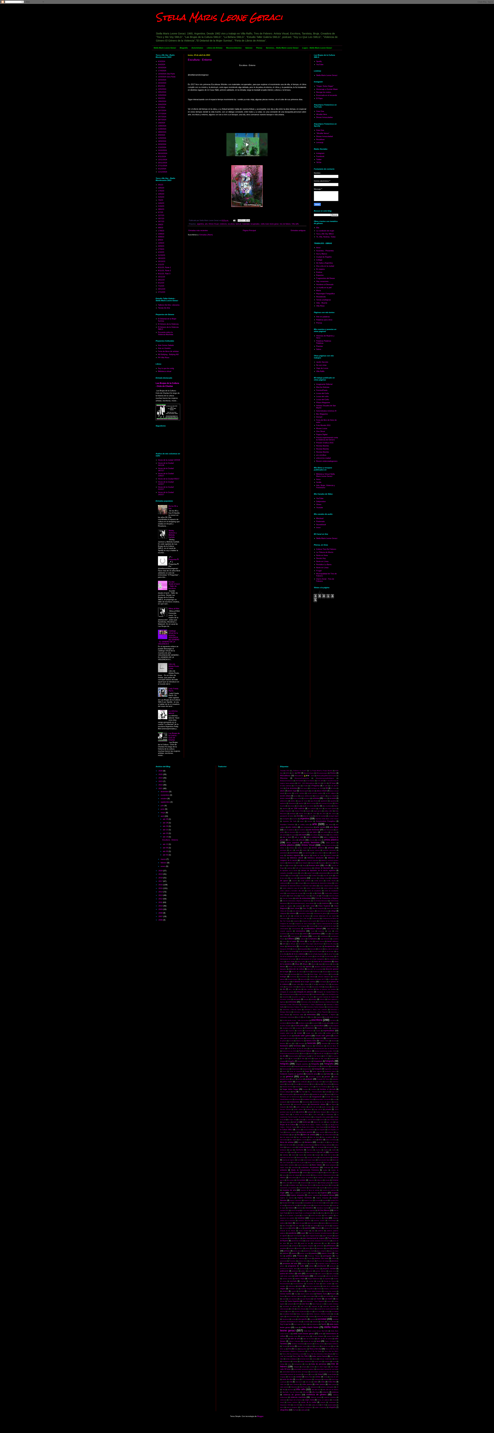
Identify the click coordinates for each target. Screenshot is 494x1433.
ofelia (306, 1225)
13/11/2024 (162, 160)
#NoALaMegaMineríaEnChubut (326, 775)
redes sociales (327, 1283)
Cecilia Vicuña (331, 880)
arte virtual (329, 824)
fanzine (334, 1041)
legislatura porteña (305, 1132)
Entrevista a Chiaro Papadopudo (312, 1004)
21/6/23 (161, 206)
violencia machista (298, 1397)
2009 (160, 909)
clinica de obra (331, 908)
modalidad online (294, 1185)
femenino (301, 1043)
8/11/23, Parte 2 (164, 270)
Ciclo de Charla (333, 896)
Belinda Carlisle (331, 855)
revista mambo (285, 1294)
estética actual (331, 1033)
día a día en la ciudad (289, 951)
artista (319, 840)
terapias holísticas (332, 1343)
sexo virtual (318, 1311)
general (289, 1076)
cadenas (289, 868)
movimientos (313, 1188)
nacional (299, 1208)
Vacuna (290, 1377)
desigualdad (303, 949)
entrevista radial (298, 1014)
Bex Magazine (322, 414)
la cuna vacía (316, 1114)
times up (282, 1349)
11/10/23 (161, 255)
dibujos (305, 964)
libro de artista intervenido (328, 1134)
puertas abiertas (320, 1271)
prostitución (321, 1266)
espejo (318, 1030)
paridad (292, 1238)
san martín (329, 1299)
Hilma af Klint (174, 608)
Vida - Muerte (321, 303)
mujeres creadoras (313, 1195)
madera (326, 1150)
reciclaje (303, 1281)
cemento (292, 883)
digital (320, 964)
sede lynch (304, 1306)
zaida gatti (304, 1410)
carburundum (323, 873)
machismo (299, 1150)
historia (336, 1084)
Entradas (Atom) (206, 235)
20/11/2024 (162, 163)
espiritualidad (328, 1031)
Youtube (319, 507)
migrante (311, 1180)
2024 (160, 778)
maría (299, 1160)
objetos (323, 1223)
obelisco (282, 1223)
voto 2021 (305, 1405)
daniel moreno (319, 941)
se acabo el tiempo (332, 1304)
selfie (292, 1309)
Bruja (304, 865)
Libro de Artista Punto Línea (174, 666)
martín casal (284, 1167)
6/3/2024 (161, 61)
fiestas (304, 1053)
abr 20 (166, 833)
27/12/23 (161, 292)
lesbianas (330, 1132)
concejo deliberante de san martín (324, 916)
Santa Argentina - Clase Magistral (313, 1301)
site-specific (302, 1319)
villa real (306, 1392)
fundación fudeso (330, 1071)
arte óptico (313, 832)
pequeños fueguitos (307, 1246)
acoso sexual (285, 798)
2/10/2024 (162, 147)
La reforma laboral (173, 712)
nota (326, 1218)
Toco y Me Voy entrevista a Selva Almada (319, 1354)
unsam (306, 1374)
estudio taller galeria (302, 1036)
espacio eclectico (322, 1028)
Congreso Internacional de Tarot (326, 923)
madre (334, 1150)
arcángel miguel (333, 816)
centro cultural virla (330, 888)
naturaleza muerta (322, 1208)
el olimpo (306, 984)
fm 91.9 (326, 1056)
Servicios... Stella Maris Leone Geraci (282, 48)
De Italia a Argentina (324, 263)
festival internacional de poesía (289, 1053)
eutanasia (309, 1038)
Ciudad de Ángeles (324, 257)
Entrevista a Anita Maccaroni (289, 1004)
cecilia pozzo (318, 880)
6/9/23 (160, 240)
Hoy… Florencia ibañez (315, 1092)
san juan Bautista (305, 1299)
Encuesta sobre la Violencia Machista (165, 333)
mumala (317, 1200)
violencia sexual (316, 1397)
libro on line (302, 1139)
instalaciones (294, 1102)
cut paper (292, 941)
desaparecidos (330, 946)
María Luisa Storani (330, 1162)
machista (310, 1150)
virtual (334, 1400)
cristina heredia (294, 933)
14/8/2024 (162, 126)
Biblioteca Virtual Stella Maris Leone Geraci (325, 475)
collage (333, 911)
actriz (325, 798)
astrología (283, 850)
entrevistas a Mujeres (328, 1014)
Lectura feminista (308, 1129)
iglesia (308, 1094)
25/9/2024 (162, 144)
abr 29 (166, 819)
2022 (160, 785)
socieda (312, 1319)
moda (284, 1185)
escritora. (333, 1020)
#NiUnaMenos (285, 776)
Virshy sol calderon (323, 1400)
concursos (283, 918)
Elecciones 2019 (291, 987)
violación (325, 1392)
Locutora (298, 1145)
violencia (335, 1392)
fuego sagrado (317, 1071)
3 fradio (305, 785)
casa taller (293, 878)
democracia (291, 946)
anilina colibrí (328, 811)
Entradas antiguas (298, 230)
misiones (295, 1183)
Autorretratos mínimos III (326, 411)
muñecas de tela (292, 1205)
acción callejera (331, 793)
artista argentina (292, 843)
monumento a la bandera (288, 1188)
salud (284, 1299)
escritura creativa (303, 1023)
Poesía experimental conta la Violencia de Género (327, 438)
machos (318, 1150)
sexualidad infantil (287, 1314)
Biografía (184, 48)
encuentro (286, 997)
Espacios (320, 275)
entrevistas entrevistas (287, 1017)
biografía (313, 863)
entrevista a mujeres (300, 1012)
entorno (322, 999)
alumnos (285, 808)
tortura (314, 1359)
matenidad (295, 1167)
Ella (317, 228)
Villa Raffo (320, 371)
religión (282, 1289)
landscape (306, 1122)
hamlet (289, 1084)
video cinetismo (294, 1384)
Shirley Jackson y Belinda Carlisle (320, 1314)
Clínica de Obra (285, 911)
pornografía (327, 1256)
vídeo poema (320, 1384)
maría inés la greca (299, 1162)
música (291, 1208)
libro (298, 1135)
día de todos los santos (304, 956)
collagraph (283, 913)
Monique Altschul (307, 1185)
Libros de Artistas (214, 48)
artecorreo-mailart (323, 458)
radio (299, 1273)
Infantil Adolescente (286, 1099)
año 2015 (323, 813)
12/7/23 (161, 215)
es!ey (312, 1017)
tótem (336, 1359)
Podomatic (320, 521)
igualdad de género (318, 1094)
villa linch (290, 1389)
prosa (311, 1266)
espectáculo (309, 1030)
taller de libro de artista (324, 1338)
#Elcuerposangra (321, 773)
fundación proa (311, 1074)
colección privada (322, 911)
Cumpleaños (312, 939)
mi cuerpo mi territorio (306, 1177)
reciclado (293, 1281)
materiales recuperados (251, 224)
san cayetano (293, 1299)
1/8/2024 (161, 123)
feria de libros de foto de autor (297, 1048)
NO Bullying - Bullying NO (168, 354)
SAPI (297, 1304)
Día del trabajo (329, 956)
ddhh (284, 944)
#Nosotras (284, 778)
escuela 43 (315, 1023)
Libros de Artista (331, 1139)
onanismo (335, 1225)
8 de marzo (303, 788)
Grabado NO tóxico (323, 1079)
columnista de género (320, 913)
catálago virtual (324, 878)
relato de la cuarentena (312, 1286)
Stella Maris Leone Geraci (219, 17)
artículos (312, 840)
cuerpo (305, 936)
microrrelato (301, 1180)
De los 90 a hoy (331, 944)
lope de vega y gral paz (324, 1145)
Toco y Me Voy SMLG (325, 234)
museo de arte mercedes (321, 1205)
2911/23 (161, 280)
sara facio (305, 1304)
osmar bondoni (303, 1230)
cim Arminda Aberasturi (320, 901)
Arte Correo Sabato (166, 345)
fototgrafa (317, 1069)
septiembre (165, 802)
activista (315, 798)
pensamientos (284, 1246)
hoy (294, 1092)
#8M (299, 773)
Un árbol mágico (322, 1367)
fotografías (325, 1066)
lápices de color (319, 1122)
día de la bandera (303, 951)
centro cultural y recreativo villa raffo (292, 891)
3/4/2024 (161, 64)
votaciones (332, 1402)
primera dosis (302, 1261)
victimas (326, 1379)
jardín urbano (298, 1109)
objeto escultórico (312, 1223)
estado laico (310, 1033)
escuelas (311, 1025)
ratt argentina (326, 1278)
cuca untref (334, 933)
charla (319, 893)
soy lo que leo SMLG (300, 1324)
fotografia (315, 1064)
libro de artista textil (286, 1137)
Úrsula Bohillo (331, 1374)
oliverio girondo (325, 1225)
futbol (322, 1074)
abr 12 (166, 844)
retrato (319, 1288)
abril (163, 816)
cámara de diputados (322, 868)
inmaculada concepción (323, 1099)
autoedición (283, 853)
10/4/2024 (162, 80)
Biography (322, 863)
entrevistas (311, 1014)
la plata (301, 1119)
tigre (334, 1346)
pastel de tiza (305, 1243)
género (302, 1077)
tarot (318, 1341)
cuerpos (314, 936)
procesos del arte (290, 1263)
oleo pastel (314, 1225)
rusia (319, 1296)
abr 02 (166, 855)
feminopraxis (320, 1046)
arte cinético (292, 827)
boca (284, 865)
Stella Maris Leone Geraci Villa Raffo (316, 1331)
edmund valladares (324, 976)
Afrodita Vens (321, 114)
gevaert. (327, 1077)
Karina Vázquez (321, 1112)
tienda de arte (326, 1346)
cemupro (300, 883)
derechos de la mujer (315, 946)
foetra (309, 1058)
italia (291, 1107)
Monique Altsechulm (322, 1185)
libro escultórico (327, 1137)
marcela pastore (325, 1157)
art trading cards (303, 824)
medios (325, 1170)
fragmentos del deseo (331, 1069)
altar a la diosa (326, 806)
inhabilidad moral (308, 1099)
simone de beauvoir (323, 1316)
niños (328, 1213)
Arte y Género (333, 835)
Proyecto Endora (314, 1268)
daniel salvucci (332, 941)
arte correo (320, 827)
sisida (293, 1319)
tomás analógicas (291, 1359)
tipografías (303, 1349)
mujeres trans (308, 1200)
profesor (312, 1263)
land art (238, 224)
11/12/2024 (162, 172)
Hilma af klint (327, 1084)
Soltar (323, 1321)
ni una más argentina (308, 1210)
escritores (283, 1023)
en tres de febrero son (331, 994)
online (293, 1228)
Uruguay (282, 1377)
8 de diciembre (291, 788)
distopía (325, 971)
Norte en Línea (322, 561)
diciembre (165, 791)
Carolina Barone (304, 875)
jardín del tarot (314, 1107)
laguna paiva (286, 1122)
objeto (290, 1223)
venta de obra (287, 1379)
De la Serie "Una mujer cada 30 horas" (310, 944)
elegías (327, 987)
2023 (160, 781)
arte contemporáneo (307, 827)
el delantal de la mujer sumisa (303, 982)
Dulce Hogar (303, 974)
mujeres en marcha (286, 1198)
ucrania (311, 1367)
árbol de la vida (308, 816)
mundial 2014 (334, 1200)
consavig (312, 926)
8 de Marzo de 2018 (316, 788)
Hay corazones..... (323, 281)
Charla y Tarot (304, 896)
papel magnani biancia (313, 1235)
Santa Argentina (294, 1301)
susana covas (292, 1336)
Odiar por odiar (297, 1225)
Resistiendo (321, 297)
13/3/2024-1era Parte (166, 77)
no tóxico (305, 1215)
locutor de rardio (287, 1145)
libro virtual (312, 1139)
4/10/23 (161, 252)
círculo (334, 903)
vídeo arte (283, 1384)
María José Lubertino (314, 1162)
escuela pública (299, 1026)
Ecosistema (303, 976)
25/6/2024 (162, 104)
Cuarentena (316, 933)
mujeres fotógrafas (322, 1198)
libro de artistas (302, 1137)
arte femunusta (328, 830)
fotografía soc (315, 1066)
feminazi (333, 1043)
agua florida (314, 801)
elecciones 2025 (317, 987)
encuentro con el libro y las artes (302, 997)
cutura (301, 941)
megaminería (314, 1172)
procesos (335, 1261)
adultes (293, 801)
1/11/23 (161, 264)
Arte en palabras (323, 317)
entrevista (292, 1002)
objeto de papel (300, 1223)
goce (293, 1079)
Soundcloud (321, 524)
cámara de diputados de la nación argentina (318, 870)
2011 (160, 902)
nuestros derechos (304, 1220)
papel (303, 1233)
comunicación (334, 913)
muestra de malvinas (329, 1190)
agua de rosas (302, 801)
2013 (160, 895)
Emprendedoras (317, 994)
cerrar (308, 893)
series (290, 1311)
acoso (296, 796)
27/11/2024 (162, 166)
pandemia (292, 1233)
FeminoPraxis (321, 390)
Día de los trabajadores (287, 956)
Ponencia (300, 1256)
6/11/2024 (162, 156)
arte (206, 224)
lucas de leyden (319, 1147)
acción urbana (285, 796)
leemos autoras (291, 1132)
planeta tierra (297, 1251)
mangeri (317, 1155)
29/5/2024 (162, 92)
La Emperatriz (328, 1114)
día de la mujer (329, 951)
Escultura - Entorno (200, 59)
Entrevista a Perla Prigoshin (319, 1012)
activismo (307, 798)
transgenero (298, 1364)
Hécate (296, 1084)
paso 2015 (293, 1243)
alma (298, 806)
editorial (312, 976)
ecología (283, 977)
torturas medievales (325, 1359)
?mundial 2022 (284, 770)
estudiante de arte (285, 1035)
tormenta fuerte (305, 1359)
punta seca (332, 1271)
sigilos (282, 1316)
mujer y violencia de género (299, 1193)
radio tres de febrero (332, 1276)
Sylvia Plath (283, 1338)
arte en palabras (289, 830)
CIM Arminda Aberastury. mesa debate (302, 903)
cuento (285, 936)
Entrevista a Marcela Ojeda (292, 1009)
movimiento (302, 1188)
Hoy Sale (302, 1092)
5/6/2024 (161, 98)
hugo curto (335, 1092)
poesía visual (326, 1253)
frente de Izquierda (296, 1071)
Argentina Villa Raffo (290, 821)
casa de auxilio (328, 875)
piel (313, 1248)
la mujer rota (292, 1119)
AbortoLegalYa (304, 791)
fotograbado (318, 1061)
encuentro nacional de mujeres (326, 997)
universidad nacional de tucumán (290, 1374)
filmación (311, 1053)
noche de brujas (316, 1215)
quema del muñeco (287, 1273)
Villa (283, 1389)
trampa (282, 1364)
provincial (303, 1268)
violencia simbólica (330, 1397)
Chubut (323, 896)
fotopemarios (296, 1069)
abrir (312, 791)
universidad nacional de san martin (327, 1369)
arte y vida (299, 837)
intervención (286, 1104)
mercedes (329, 1172)
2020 (160, 871)
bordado (291, 865)
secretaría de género (290, 1306)
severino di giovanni (300, 1311)
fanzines (282, 1043)
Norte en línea (322, 555)
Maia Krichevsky (312, 1152)
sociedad (322, 1319)
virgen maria (309, 1400)
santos (329, 1301)
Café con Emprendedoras (303, 868)
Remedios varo (293, 1288)
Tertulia (284, 1346)
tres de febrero (285, 224)
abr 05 (166, 848)
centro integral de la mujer (294, 893)
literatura (308, 1142)
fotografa (329, 1061)
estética (320, 1033)
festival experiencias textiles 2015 (325, 1051)
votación (322, 1402)
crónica (305, 934)
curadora (335, 939)
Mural (301, 1205)
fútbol (328, 1074)
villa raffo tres (316, 1389)
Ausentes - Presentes (325, 251)
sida (334, 1314)
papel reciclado (327, 1235)
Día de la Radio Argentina (316, 954)
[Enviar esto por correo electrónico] (239, 220)
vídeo (323, 1382)
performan (320, 1246)
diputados (283, 969)
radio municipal (318, 1276)
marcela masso (312, 1157)
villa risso (315, 1392)
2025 (160, 774)
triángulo (296, 1367)
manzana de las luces (287, 1157)
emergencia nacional (288, 994)
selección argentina (329, 1306)
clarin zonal (310, 906)
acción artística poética (315, 793)
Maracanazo (301, 1157)
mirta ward (286, 1183)
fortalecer (333, 1058)
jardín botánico (301, 1107)
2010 (160, 906)
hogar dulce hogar (290, 1089)
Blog (337, 863)
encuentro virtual (285, 999)
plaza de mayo (333, 1251)
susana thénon (331, 1336)
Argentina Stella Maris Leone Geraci (326, 818)
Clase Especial (324, 906)
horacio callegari (285, 1092)
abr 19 (166, 837)
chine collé (315, 896)
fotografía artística (285, 1066)
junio (163, 809)
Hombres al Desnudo (324, 284)
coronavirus (300, 931)
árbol (298, 816)
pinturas (287, 1251)
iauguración (299, 1094)
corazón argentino (286, 931)
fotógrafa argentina (302, 1064)
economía (293, 976)
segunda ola (315, 1306)
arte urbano (313, 835)
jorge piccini (318, 1109)
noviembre (165, 795)
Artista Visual (214, 224)
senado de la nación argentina (326, 1309)
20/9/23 (161, 246)
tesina (292, 1346)
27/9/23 (161, 249)
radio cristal (332, 1273)
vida (290, 1382)
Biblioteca (283, 858)
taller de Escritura (308, 1338)
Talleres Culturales (295, 1341)
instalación (283, 1102)
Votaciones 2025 (285, 1405)
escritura (292, 1023)
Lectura (298, 1129)
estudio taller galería (323, 1036)
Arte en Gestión (164, 348)
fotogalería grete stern (304, 1061)
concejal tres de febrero (302, 916)
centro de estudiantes (314, 891)
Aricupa (309, 821)
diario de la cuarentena (322, 962)
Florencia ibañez (293, 1056)
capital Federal (311, 873)
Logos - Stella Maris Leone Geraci (317, 48)
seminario (311, 1309)
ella (284, 989)
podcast (285, 1253)
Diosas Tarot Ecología (295, 966)
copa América (331, 928)
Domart (319, 417)
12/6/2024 (162, 95)
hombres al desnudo (328, 1089)
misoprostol (304, 1183)
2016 (160, 885)
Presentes (292, 1261)
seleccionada (284, 1309)
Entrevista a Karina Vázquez (315, 1007)
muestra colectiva (332, 1188)
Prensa (259, 48)
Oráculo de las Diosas (287, 1230)
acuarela (333, 798)
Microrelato (290, 1180)
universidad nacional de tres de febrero (323, 1372)
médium (305, 1172)
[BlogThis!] (241, 220)
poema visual (304, 1253)
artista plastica (331, 842)
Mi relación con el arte (323, 1177)
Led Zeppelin (321, 1129)
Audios (304, 850)
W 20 (323, 1405)
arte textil (302, 835)
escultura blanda (333, 1025)
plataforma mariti (309, 1251)
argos (302, 821)
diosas (282, 967)
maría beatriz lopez (309, 1160)
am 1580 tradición (298, 808)
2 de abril (320, 780)
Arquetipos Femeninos (287, 824)
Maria (318, 290)
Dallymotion (321, 501)
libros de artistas (287, 1142)
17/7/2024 (162, 114)
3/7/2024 (161, 107)
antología (292, 813)
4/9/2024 (161, 135)
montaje (333, 1185)
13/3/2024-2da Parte (166, 74)
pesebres (300, 1248)
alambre (301, 803)
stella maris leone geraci (270, 224)
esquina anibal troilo (286, 1033)
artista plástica (331, 840)
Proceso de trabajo (323, 1261)
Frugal (318, 571)
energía (306, 999)
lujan (291, 1150)
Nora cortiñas (328, 1215)
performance (331, 1246)
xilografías (284, 1410)
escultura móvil (287, 1028)
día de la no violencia (297, 954)
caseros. (313, 878)
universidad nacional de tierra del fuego (295, 1372)
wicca (282, 1407)
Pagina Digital (321, 434)
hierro (313, 1084)
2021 (160, 788)
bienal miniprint (303, 863)
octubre (164, 798)
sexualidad (335, 1311)
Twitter (319, 159)
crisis (329, 931)
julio (162, 806)
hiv (331, 1087)
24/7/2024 (162, 117)
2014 (160, 892)
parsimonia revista (297, 1241)
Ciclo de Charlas (287, 898)
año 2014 (313, 813)
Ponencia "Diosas (314, 1256)
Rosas (282, 1296)
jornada (328, 1109)
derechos (302, 946)
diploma (308, 967)
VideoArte (294, 1387)
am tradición (312, 808)
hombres (314, 1089)
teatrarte (309, 1343)
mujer (282, 1193)
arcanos (294, 818)
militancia (319, 1180)
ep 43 (299, 1017)
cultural (302, 939)
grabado (309, 1079)
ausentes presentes (329, 850)
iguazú (329, 1094)
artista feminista (311, 842)
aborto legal (292, 791)
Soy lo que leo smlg (166, 368)
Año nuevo (332, 813)
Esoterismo (309, 1028)
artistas (291, 848)
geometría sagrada (315, 1076)
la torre (322, 1119)
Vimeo (318, 504)
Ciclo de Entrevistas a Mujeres (326, 898)
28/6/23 (161, 209)
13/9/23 (161, 243)
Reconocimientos (234, 48)
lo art (324, 1142)
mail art (322, 1152)
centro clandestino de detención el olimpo (319, 883)
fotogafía (291, 1061)
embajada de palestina (304, 992)
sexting (327, 1311)
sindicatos (335, 1316)
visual (282, 1402)
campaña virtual (285, 873)
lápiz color (329, 1122)
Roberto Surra (321, 1294)
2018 (160, 878)
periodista (283, 1248)
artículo (302, 840)
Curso (284, 941)
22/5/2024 (162, 89)
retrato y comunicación (331, 1288)
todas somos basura (319, 1356)
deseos (295, 949)
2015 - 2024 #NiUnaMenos (306, 783)
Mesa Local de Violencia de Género (324, 1175)
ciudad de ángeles (286, 906)
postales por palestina (297, 1258)
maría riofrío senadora (287, 1165)
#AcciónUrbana (309, 773)
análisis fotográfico (286, 811)
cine (317, 903)
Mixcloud (319, 518)
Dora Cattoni (284, 974)
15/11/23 (161, 277)
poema (294, 1253)
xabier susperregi (320, 1407)
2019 (160, 874)
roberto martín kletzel (307, 1294)
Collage (319, 260)
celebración (283, 883)
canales (295, 873)
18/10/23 (161, 258)
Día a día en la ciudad (325, 266)
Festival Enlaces (305, 1051)
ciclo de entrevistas (303, 898)
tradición (327, 1361)
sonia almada (332, 1321)
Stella (296, 1327)
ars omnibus (321, 455)
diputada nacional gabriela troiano (325, 966)
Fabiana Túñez (324, 1041)
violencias (283, 1400)
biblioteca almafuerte (315, 858)
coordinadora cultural (313, 928)
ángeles (308, 811)
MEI (322, 1172)
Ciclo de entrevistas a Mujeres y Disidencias (297, 901)
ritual (295, 1294)
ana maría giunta (330, 808)
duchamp (294, 974)
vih (337, 1387)
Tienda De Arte (164, 308)
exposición (319, 1038)
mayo (163, 812)
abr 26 (166, 826)
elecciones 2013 (323, 984)
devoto (320, 949)
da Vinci (309, 941)
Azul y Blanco (321, 254)
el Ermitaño (322, 981)
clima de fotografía (318, 908)
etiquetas (300, 1038)
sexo (310, 1311)
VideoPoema (304, 1387)
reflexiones (291, 1286)
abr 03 (166, 851)
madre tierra (284, 1152)
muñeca (328, 1203)
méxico (282, 1177)
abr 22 (166, 830)
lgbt (293, 1134)
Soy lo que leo (285, 1324)
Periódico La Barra (323, 564)
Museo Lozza (321, 428)
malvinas (285, 1155)
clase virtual (294, 908)
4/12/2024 (162, 169)
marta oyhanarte (330, 1165)
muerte (322, 1188)
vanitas (317, 1377)
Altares (336, 806)
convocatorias (296, 928)
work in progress (292, 1407)
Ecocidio (333, 974)
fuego (307, 1071)
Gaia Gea (320, 111)
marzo (163, 859)
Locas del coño (322, 396)
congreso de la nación (309, 921)
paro (298, 1238)
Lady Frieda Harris (332, 1119)
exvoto (291, 1041)
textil (311, 1346)
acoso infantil (332, 796)
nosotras (301, 1218)
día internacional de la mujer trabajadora (311, 959)
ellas (299, 989)
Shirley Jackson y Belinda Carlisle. (173, 534)
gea (281, 1076)
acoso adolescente (306, 796)
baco (327, 853)
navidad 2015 (284, 1210)
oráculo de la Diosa (330, 1228)
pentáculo (295, 1246)
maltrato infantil (333, 1152)
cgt (313, 893)
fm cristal (294, 1058)
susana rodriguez (318, 1336)
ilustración (305, 1097)
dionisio (327, 964)
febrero (164, 863)
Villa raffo (295, 224)
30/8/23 (161, 237)
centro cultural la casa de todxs (293, 888)
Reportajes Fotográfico (325, 294)
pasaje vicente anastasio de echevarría (317, 1241)
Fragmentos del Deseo (325, 278)
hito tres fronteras (321, 1087)
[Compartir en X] (243, 220)
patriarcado (317, 1243)
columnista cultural (305, 913)
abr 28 (166, 823)
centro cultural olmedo (313, 888)
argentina (200, 224)
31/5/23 (161, 197)
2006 (160, 920)
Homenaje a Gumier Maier (327, 89)
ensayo (314, 999)
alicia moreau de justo (325, 803)
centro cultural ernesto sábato (328, 885)
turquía (304, 1367)
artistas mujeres (303, 848)
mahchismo (300, 1152)
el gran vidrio (296, 984)
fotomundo (285, 1069)
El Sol (313, 984)
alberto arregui (311, 803)
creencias (321, 931)
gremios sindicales (301, 1081)
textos (317, 1346)
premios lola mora (321, 1258)
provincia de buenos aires (288, 1268)
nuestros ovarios (319, 1220)
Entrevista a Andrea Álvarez (327, 1002)
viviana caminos (292, 1402)
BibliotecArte (291, 863)
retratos (285, 1291)
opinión (308, 1228)
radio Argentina (310, 1273)
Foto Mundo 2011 (323, 425)
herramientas (305, 1084)
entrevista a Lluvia (332, 1007)
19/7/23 (161, 218)
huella (327, 1092)
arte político (324, 832)
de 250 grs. (292, 944)
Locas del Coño (322, 393)
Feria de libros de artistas (168, 351)
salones (335, 1296)
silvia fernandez (292, 1316)
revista (301, 1291)
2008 (160, 913)
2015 (160, 888)
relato (300, 1286)
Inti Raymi (332, 1104)
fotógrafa (284, 1064)
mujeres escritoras (304, 1198)
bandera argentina (293, 855)
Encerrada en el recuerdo (326, 95)
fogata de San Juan (320, 1058)
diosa (334, 964)
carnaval (282, 875)
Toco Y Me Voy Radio (314, 1351)
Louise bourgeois (304, 1147)
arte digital (334, 827)
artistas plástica (317, 848)
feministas (309, 1046)
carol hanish (292, 875)
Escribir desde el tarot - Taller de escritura (174, 585)
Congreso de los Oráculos (327, 921)
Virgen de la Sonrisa (295, 1400)
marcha (335, 1157)
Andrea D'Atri (299, 811)
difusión (313, 964)
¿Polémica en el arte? (299, 770)
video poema (307, 1384)
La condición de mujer (325, 231)
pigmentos (320, 1248)
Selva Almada (301, 1309)
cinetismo (223, 224)
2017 (160, 881)
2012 (160, 899)
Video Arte (332, 1382)
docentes (333, 971)
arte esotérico (301, 830)
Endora (319, 272)
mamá (293, 1155)
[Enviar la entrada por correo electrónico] (234, 220)
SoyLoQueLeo (314, 1324)
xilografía (332, 1407)
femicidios (325, 1043)
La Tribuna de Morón (324, 552)
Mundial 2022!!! (287, 1203)
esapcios (319, 1017)
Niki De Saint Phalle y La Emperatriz (301, 1213)
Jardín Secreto (322, 362)
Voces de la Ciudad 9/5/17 (168, 479)
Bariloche (307, 855)
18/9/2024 (162, 141)
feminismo (284, 1046)
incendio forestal (330, 1097)
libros (321, 1140)
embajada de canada (286, 992)
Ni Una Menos (323, 1210)
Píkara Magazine (323, 402)
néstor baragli (295, 1210)
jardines (308, 1109)
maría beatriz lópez (324, 1160)
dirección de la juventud (315, 969)
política (289, 1256)
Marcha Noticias (322, 387)
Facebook (320, 156)
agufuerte (283, 803)
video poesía (284, 1387)
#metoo (333, 773)
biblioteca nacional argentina (309, 860)
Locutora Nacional (309, 1145)
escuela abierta (326, 1023)
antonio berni (303, 813)
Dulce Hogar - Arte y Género (319, 974)
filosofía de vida (321, 1053)
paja (313, 1230)
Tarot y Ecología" (330, 1341)
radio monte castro (286, 1276)
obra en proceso (333, 1223)
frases (284, 1071)
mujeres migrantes (295, 1200)
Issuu (318, 479)
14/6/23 (161, 203)
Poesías (319, 346)
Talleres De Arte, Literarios (168, 305)
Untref (320, 1374)
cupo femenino (325, 939)
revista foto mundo (330, 1291)
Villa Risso (320, 306)
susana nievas (305, 1336)
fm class (285, 1058)
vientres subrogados (327, 1387)
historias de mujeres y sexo (304, 1087)
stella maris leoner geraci (303, 1333)
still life (321, 1333)
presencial (283, 1261)
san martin (317, 1299)
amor (320, 808)
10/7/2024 (162, 110)
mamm (301, 1155)
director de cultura (297, 971)
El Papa (319, 98)
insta (334, 1099)
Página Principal (249, 230)
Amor (318, 248)
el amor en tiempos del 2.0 (318, 979)
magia (292, 1152)
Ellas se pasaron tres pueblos (326, 989)
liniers (300, 1142)
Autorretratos (197, 48)
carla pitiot (333, 873)
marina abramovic (303, 1165)
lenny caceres (320, 1132)
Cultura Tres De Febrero (326, 549)
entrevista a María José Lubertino (315, 1009)
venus (297, 1379)
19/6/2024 (162, 101)
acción (289, 793)
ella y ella (292, 989)
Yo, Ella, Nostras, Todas (326, 237)
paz (326, 1243)
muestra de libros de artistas (310, 1190)
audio (297, 850)
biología (330, 863)
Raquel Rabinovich (314, 1278)
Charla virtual (293, 896)
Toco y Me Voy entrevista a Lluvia (293, 1354)
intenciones (306, 1102)
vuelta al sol (315, 1405)
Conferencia (315, 918)
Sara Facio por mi (318, 1304)
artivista (331, 848)
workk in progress (306, 1407)
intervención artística (300, 1104)
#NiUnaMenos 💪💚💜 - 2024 (304, 775)
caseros (303, 878)
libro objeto (293, 1139)
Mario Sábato (317, 1165)
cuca (326, 933)
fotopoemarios (307, 1069)
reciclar (311, 1281)
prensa (334, 1258)
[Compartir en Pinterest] (248, 220)
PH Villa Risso (163, 357)
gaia (334, 1074)
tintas (296, 1349)
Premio (309, 1258)
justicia (301, 1112)
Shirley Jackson (301, 1314)
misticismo (314, 1183)
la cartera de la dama (300, 1114)
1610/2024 (162, 150)
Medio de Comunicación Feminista (305, 1170)
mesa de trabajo (294, 1175)
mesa (284, 1175)
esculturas (298, 1028)
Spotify (319, 61)
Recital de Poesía (330, 1281)
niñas (322, 1213)
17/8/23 (161, 231)
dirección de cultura (296, 969)
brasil (298, 865)
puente (310, 1271)
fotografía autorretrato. (301, 1066)
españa (299, 1030)
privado (312, 1261)
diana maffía (301, 961)
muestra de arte (289, 1190)
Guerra (327, 1081)
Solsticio (315, 1321)
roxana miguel (310, 1296)
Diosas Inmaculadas (324, 117)
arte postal (283, 835)
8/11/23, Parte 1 (164, 267)
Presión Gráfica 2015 (324, 443)
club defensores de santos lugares (303, 911)
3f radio (325, 785)
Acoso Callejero (320, 796)
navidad (333, 1208)
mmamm (335, 1183)
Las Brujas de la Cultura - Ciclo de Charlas (174, 736)
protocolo (333, 1266)
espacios (291, 1030)
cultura (290, 938)
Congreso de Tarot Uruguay (304, 923)
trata (306, 1364)
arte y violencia (312, 837)
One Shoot (320, 431)
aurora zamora (315, 850)
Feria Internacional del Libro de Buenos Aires (324, 1048)
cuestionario (324, 936)
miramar (335, 1180)
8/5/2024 (161, 86)
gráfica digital (287, 1082)
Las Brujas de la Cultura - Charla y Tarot (312, 1124)
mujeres (323, 1193)
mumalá (325, 1200)
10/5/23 (161, 194)
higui (319, 1084)
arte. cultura (292, 840)
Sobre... (319, 349)
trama (334, 1361)
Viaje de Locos (322, 368)
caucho (294, 880)
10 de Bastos (310, 780)
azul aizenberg (307, 853)
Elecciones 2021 (304, 987)
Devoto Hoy (321, 558)
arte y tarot (287, 837)
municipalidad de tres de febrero (313, 1203)
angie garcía (317, 811)
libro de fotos (314, 1137)
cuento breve (295, 936)
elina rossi (335, 987)
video (316, 1382)
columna (292, 913)
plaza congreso (321, 1251)
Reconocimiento (285, 1283)
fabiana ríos (300, 1041)
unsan (313, 1374)
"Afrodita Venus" (322, 133)
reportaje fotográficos (307, 1288)
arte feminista (313, 830)
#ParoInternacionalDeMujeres (325, 778)
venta (325, 1377)
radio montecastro (301, 1276)
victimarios (317, 1379)
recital (319, 1281)
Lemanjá (319, 142)
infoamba (297, 1099)
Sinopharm (285, 1319)
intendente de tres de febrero (322, 1102)
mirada (327, 1180)
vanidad (299, 1377)
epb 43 (305, 1017)
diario (309, 961)
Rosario (333, 1294)
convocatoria (284, 928)
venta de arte (334, 1377)
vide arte (308, 1382)
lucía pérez (330, 1147)
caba (326, 865)
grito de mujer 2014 (316, 1081)
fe (295, 1043)
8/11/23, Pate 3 (164, 274)
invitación (283, 1107)
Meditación (295, 1172)
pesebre (291, 1248)
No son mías (321, 365)
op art (300, 1228)
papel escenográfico (296, 1235)
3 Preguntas (315, 786)
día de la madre (317, 951)
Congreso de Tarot (286, 923)
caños (302, 873)
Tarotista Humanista (298, 1343)
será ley (282, 1311)
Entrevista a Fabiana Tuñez (295, 1007)
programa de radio (296, 1266)
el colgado (331, 979)
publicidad (295, 1271)
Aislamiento (292, 803)
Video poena (332, 1384)
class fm (305, 908)
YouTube (319, 64)
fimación (331, 1053)
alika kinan (291, 806)
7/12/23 (161, 286)
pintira (328, 1248)
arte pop (333, 832)
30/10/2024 (162, 153)
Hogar (336, 1087)
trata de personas (318, 1364)
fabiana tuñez (311, 1041)
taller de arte (295, 1339)
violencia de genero (292, 1395)
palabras (320, 1230)
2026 (160, 771)
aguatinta (333, 801)
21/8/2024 (162, 129)
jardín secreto (326, 1107)
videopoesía (314, 1387)
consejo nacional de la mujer (327, 926)
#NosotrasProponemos (302, 778)
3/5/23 (160, 185)
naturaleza (309, 1208)
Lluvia (318, 1142)
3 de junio (297, 785)
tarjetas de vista (308, 1341)
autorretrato (294, 853)
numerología (332, 1220)
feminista (297, 1046)
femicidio (311, 1043)
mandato (309, 1155)
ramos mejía (300, 1279)
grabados (335, 1079)
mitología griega (325, 1183)
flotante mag (305, 1056)
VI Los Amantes (307, 1379)
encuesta (297, 999)
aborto (282, 791)
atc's (291, 850)
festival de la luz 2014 (289, 1051)
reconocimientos (298, 1283)
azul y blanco (319, 853)
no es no (335, 1213)
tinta (289, 1349)
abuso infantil (322, 791)
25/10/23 (161, 261)
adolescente (284, 801)
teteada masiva (302, 1346)
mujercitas (314, 1193)
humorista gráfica (287, 1094)
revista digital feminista (314, 1291)
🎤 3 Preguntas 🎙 (173, 558)
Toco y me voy (315, 1349)
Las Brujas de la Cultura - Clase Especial (312, 1127)
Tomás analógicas (323, 300)
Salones (248, 48)
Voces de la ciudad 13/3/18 (169, 460)
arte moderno (302, 832)
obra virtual (285, 1225)
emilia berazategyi (303, 994)
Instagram (320, 153)
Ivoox (318, 527)
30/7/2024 (162, 120)
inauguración (316, 1097)
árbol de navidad (320, 816)
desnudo (313, 949)
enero (163, 866)
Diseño (308, 971)
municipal (297, 1203)
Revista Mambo (322, 446)
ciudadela (299, 906)
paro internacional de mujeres (314, 1238)
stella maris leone (310, 1327)
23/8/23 (161, 234)
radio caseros (322, 1273)
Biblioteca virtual (164, 371)
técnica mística (319, 1343)
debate (282, 946)
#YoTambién (299, 780)
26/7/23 (161, 221)
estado (299, 1033)
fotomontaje (334, 1066)
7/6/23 (160, 200)
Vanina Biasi (308, 1377)
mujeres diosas (328, 1195)
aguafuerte (324, 801)
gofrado (300, 1079)
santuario (290, 1304)
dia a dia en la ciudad (331, 949)
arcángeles (285, 818)
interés (336, 1102)
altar (317, 806)
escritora (316, 1020)
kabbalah (310, 1112)
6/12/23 (161, 283)
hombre (305, 1089)
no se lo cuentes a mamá (291, 1215)
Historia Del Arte (287, 1087)
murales (308, 1205)
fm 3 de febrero (316, 1056)
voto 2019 (296, 1405)
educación (304, 979)
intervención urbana (317, 1104)
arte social (292, 835)
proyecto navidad (329, 1268)
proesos (304, 1263)
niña (316, 1213)
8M (327, 788)
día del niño (318, 956)
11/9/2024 (162, 138)
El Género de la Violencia (168, 324)
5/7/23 (160, 212)
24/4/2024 (162, 83)
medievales (327, 1167)
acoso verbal (297, 798)
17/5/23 (161, 191)
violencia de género (316, 1394)
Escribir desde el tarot (331, 1017)
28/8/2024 (162, 132)
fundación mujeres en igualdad (291, 1074)
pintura (335, 1248)
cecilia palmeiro (306, 880)
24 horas (332, 783)
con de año (286, 916)
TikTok (318, 162)
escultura (231, 224)
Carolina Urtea (315, 875)
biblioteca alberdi (296, 858)
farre (289, 1043)
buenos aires (314, 865)
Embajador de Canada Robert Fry (327, 992)
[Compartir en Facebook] (246, 220)
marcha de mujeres (289, 1160)
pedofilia (333, 1243)
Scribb (318, 482)
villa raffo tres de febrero (330, 1389)
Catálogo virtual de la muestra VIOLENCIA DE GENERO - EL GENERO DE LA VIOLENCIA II (168, 637)
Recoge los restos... (324, 92)
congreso (296, 921)
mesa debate (306, 1175)
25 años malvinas (285, 785)
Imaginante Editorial (324, 384)
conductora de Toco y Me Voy (299, 918)
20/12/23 (161, 289)
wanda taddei (332, 1405)
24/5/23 (161, 188)
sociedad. (307, 1321)
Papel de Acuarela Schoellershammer (320, 1233)
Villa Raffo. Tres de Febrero (291, 1392)
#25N (287, 773)
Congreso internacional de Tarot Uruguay (293, 926)
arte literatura (291, 832)
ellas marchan (308, 989)
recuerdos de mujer (313, 1283)
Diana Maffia (290, 961)
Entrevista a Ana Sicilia (308, 1002)
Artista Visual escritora (328, 845)
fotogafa (282, 1061)
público (303, 1271)
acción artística (299, 793)
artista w (283, 848)
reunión (293, 1291)
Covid (312, 931)
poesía (314, 1253)
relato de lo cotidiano (329, 1286)
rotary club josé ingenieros (295, 1296)
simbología (302, 1316)
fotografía (328, 1064)
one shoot (285, 1228)
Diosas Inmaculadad (324, 136)
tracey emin (318, 1361)
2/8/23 (160, 224)
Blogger (260, 1416)
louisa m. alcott (291, 1147)
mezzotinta (292, 1177)
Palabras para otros (324, 320)
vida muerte (299, 1382)
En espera (320, 269)
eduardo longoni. (293, 979)
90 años (333, 788)
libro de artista (309, 1135)
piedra (307, 1248)
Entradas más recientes (198, 230)
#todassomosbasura (286, 780)
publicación (284, 1271)
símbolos (311, 1316)
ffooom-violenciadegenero (326, 461)
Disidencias (316, 971)
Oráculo (318, 1228)
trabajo (295, 1361)
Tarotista (283, 1344)
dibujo (297, 964)
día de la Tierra (331, 954)
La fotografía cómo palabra (322, 1117)
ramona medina (287, 1278)
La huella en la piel (324, 287)
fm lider (302, 1058)
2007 (160, 916)
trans (289, 1364)
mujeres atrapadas (297, 1195)
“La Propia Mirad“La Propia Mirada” (321, 770)
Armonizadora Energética (325, 821)
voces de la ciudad (308, 1402)
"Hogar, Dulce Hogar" (325, 86)
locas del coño (333, 1142)
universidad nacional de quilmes (304, 1369)
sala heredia (327, 1296)
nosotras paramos (315, 1218)
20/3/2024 (162, 67)
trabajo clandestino (306, 1361)
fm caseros (334, 1056)
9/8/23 (160, 228)
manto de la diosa (330, 1155)
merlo (336, 1172)
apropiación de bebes (287, 816)
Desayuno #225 (285, 949)
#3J (293, 773)
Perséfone (320, 139)
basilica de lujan (318, 855)
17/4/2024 (162, 71)
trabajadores (286, 1361)
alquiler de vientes (308, 806)
